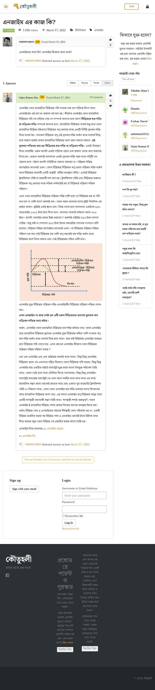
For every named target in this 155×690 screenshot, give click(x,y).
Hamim (135, 108)
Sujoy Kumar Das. (140, 146)
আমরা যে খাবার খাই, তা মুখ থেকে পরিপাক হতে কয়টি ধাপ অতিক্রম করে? (135, 229)
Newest (84, 83)
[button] (147, 6)
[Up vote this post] (110, 40)
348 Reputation (139, 113)
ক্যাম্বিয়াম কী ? (129, 175)
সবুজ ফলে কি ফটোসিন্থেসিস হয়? (131, 251)
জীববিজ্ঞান (80, 30)
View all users (128, 79)
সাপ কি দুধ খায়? (130, 190)
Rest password (70, 528)
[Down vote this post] (110, 106)
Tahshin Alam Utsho (140, 91)
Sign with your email (24, 489)
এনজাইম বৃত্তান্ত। (55, 429)
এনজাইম (98, 30)
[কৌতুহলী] (25, 6)
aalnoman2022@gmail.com (140, 134)
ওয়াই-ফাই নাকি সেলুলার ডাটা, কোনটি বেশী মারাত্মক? (133, 292)
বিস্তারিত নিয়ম (65, 650)
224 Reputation (139, 126)
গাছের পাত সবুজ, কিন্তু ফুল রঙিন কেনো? (135, 207)
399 (37, 42)
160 (42, 97)
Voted (96, 83)
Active (107, 83)
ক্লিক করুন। (68, 643)
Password (68, 502)
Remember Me (73, 516)
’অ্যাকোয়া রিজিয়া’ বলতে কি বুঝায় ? (135, 271)
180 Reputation (139, 138)
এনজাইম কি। (30, 436)
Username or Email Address (80, 488)
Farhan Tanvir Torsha (140, 121)
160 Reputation (139, 151)
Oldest (73, 83)
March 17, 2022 (80, 61)
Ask (131, 6)
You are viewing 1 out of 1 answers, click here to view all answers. (58, 460)
